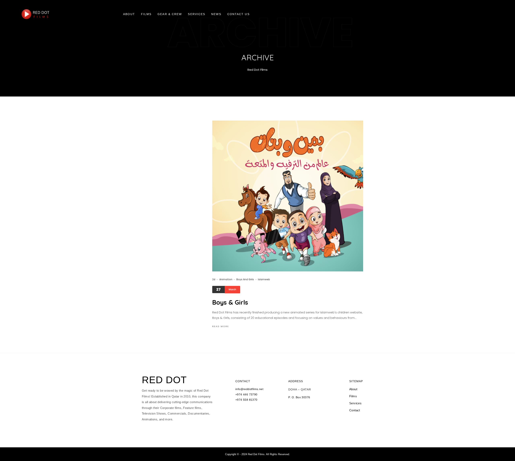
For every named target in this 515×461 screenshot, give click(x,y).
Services (196, 14)
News (216, 14)
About (129, 14)
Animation (225, 279)
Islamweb (264, 279)
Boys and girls (245, 279)
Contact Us (238, 14)
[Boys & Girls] (287, 196)
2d (213, 279)
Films (146, 14)
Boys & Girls (230, 302)
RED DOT (164, 380)
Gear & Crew (170, 14)
